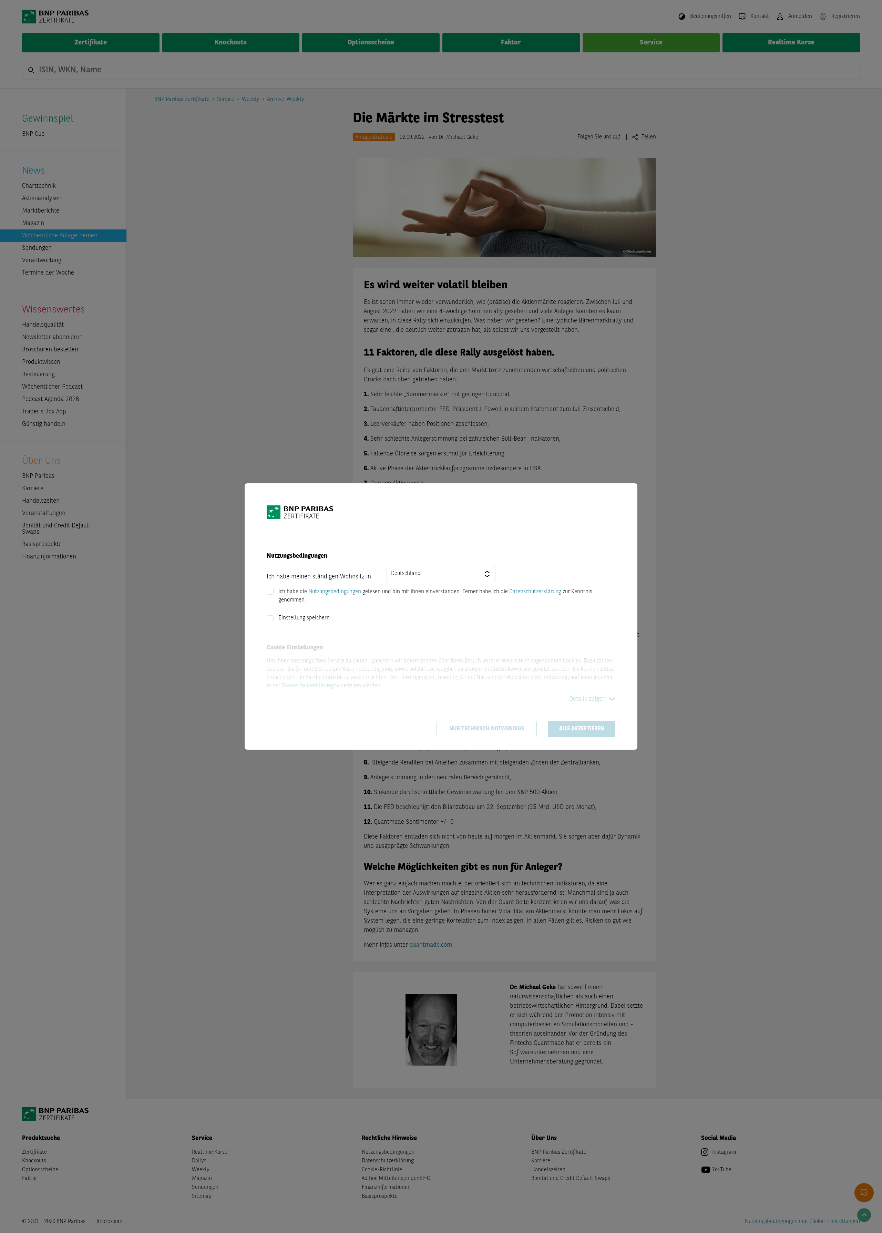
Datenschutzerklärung (535, 592)
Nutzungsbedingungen (334, 592)
